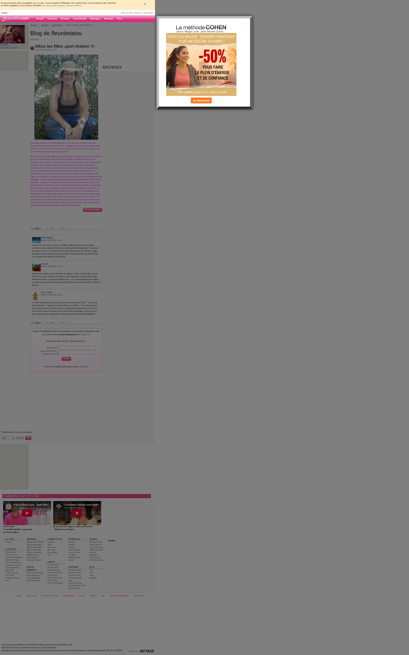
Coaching (52, 18)
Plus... (120, 18)
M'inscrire (125, 13)
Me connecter (135, 13)
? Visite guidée (147, 13)
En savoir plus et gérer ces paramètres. (62, 5)
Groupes (65, 18)
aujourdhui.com (16, 18)
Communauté (79, 18)
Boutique (108, 18)
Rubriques (95, 18)
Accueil (40, 18)
